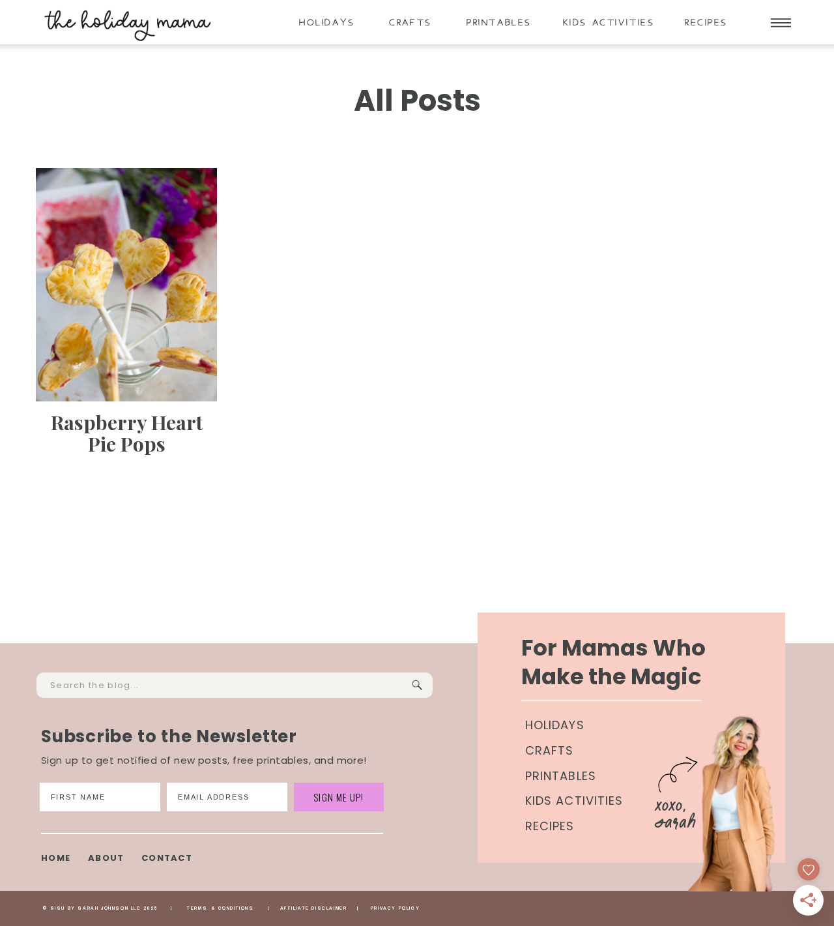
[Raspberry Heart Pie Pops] (126, 284)
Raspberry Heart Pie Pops (127, 433)
